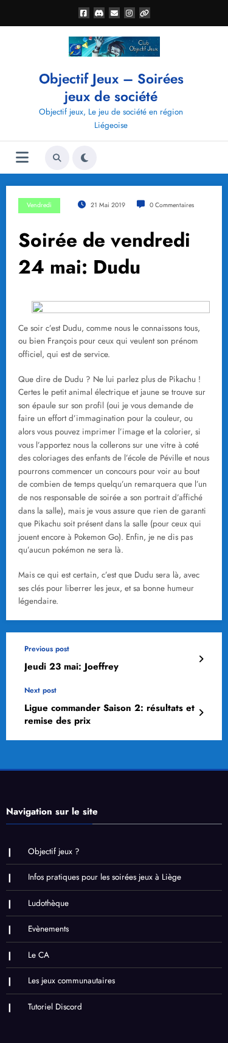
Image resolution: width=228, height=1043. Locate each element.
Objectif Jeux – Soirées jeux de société (111, 87)
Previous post (46, 649)
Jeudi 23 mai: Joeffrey (71, 666)
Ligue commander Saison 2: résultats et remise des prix (109, 714)
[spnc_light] (84, 158)
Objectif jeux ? (54, 851)
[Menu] (22, 157)
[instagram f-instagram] (129, 12)
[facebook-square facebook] (83, 12)
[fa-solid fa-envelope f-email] (114, 12)
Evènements (48, 929)
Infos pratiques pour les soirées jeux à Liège (104, 877)
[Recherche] (57, 158)
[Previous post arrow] (201, 659)
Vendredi (39, 205)
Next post (40, 690)
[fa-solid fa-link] (144, 12)
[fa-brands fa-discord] (99, 12)
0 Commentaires (172, 205)
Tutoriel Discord (55, 1007)
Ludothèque (48, 903)
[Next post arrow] (201, 712)
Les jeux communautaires (71, 980)
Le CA (38, 955)
